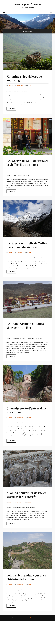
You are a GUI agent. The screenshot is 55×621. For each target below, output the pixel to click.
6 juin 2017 (19, 252)
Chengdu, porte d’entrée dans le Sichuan (27, 410)
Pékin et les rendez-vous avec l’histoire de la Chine (26, 577)
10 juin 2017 (20, 170)
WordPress (26, 617)
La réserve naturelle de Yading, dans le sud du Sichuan (27, 245)
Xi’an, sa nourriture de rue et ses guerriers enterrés (26, 495)
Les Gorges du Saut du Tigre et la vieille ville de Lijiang (27, 162)
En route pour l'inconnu (27, 4)
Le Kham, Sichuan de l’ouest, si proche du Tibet (26, 325)
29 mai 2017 (20, 417)
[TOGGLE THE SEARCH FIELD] (51, 12)
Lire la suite (11, 108)
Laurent (10, 85)
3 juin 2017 (19, 333)
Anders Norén (40, 617)
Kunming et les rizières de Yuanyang (24, 78)
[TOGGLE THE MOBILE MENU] (4, 12)
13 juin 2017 (20, 85)
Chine (30, 85)
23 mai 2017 (20, 584)
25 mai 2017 (20, 502)
